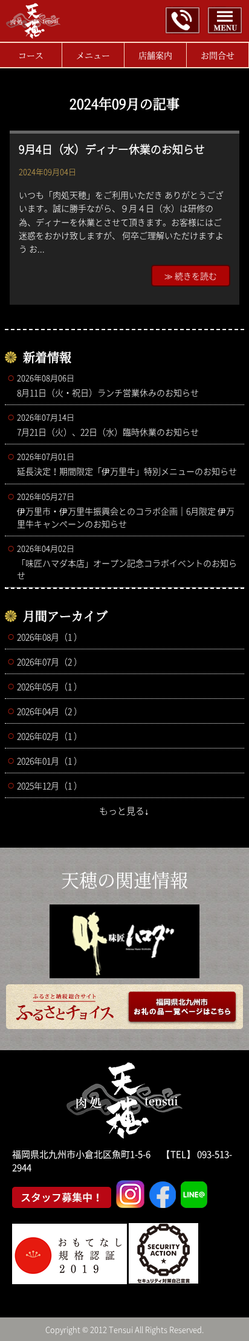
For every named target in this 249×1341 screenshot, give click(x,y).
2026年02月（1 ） (49, 736)
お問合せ (217, 55)
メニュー (93, 55)
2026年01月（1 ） (49, 761)
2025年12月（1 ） (49, 785)
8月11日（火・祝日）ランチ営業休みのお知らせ (108, 385)
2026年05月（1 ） (49, 686)
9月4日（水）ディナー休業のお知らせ (112, 149)
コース (31, 55)
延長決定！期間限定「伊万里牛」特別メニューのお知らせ (127, 463)
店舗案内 (155, 55)
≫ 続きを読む (190, 276)
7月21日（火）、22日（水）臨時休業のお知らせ (108, 424)
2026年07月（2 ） (49, 661)
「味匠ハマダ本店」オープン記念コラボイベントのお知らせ (127, 561)
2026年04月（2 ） (49, 711)
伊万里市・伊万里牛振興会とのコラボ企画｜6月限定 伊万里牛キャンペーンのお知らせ (125, 510)
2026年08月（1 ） (49, 637)
